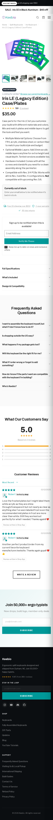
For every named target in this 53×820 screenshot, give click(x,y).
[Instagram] (4, 704)
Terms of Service (10, 786)
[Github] (24, 704)
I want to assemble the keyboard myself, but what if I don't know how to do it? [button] (23, 325)
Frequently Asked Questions (15, 761)
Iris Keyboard (31, 25)
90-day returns (28, 210)
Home (4, 25)
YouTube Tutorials (10, 745)
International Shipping (12, 771)
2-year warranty (42, 206)
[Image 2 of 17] (14, 78)
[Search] (37, 17)
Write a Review (26, 574)
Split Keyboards (16, 25)
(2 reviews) (24, 108)
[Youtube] (11, 704)
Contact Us (7, 781)
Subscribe (26, 630)
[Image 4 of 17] (32, 78)
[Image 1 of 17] (6, 78)
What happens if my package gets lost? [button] (21, 344)
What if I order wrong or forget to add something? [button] (20, 364)
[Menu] (49, 17)
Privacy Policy (8, 796)
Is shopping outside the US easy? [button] (18, 336)
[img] (8, 490)
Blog (4, 740)
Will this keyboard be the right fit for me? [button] (22, 353)
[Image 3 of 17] (23, 78)
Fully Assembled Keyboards (14, 725)
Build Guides (7, 776)
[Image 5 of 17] (41, 78)
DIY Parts (6, 730)
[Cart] (43, 17)
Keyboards (7, 720)
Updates (6, 735)
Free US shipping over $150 (18, 206)
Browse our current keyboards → (35, 94)
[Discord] (17, 704)
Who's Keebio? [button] (9, 386)
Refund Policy (8, 791)
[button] (26, 268)
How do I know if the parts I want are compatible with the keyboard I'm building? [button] (25, 376)
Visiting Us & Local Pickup (14, 766)
